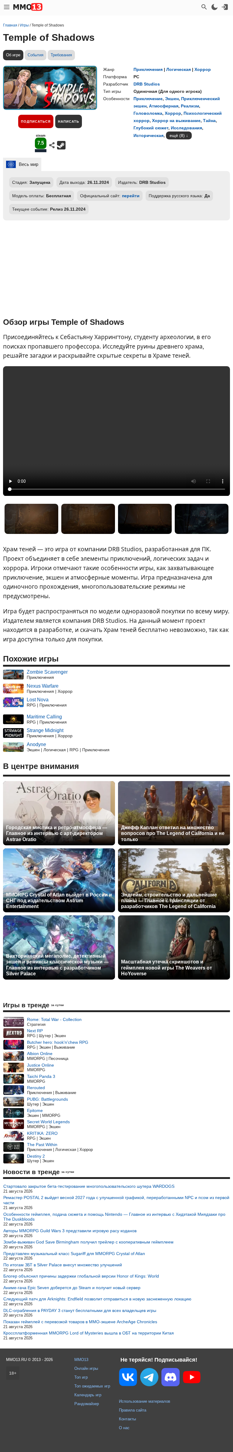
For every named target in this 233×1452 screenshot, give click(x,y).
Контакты (127, 1419)
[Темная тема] (214, 7)
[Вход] (225, 7)
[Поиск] (204, 7)
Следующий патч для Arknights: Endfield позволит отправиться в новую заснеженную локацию (97, 1298)
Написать (68, 121)
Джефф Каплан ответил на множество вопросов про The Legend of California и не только (173, 833)
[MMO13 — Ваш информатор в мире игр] (27, 7)
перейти (131, 195)
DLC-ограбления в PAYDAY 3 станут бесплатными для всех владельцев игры (79, 1310)
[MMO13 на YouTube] (192, 1378)
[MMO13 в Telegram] (149, 1378)
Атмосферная (163, 105)
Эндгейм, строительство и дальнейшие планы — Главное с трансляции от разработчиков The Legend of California (169, 900)
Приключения (148, 69)
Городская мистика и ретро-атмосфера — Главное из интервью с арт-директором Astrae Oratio (56, 833)
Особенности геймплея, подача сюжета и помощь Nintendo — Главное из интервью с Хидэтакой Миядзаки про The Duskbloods (114, 1217)
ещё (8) (177, 135)
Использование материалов (144, 1401)
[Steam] (61, 145)
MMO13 (81, 1359)
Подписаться (36, 121)
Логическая (178, 69)
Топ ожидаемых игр (92, 1386)
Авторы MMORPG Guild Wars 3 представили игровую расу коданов (70, 1230)
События (35, 55)
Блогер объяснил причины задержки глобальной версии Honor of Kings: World (81, 1276)
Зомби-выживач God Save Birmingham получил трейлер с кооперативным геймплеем (88, 1242)
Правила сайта (132, 1410)
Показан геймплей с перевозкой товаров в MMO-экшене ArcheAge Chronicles (80, 1321)
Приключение (148, 98)
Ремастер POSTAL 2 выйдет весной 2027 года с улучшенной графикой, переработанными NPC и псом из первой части (116, 1200)
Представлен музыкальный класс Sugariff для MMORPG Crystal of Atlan (74, 1253)
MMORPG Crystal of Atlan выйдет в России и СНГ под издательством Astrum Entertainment (59, 900)
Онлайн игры (86, 1368)
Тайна (209, 120)
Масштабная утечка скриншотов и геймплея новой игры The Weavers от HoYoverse (166, 967)
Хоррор (202, 69)
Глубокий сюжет (150, 127)
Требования (61, 55)
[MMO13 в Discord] (170, 1378)
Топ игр (81, 1377)
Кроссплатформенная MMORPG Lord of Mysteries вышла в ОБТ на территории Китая (88, 1333)
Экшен (172, 98)
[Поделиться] (52, 145)
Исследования (186, 127)
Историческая (148, 135)
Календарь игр (87, 1395)
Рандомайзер (86, 1403)
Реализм (190, 105)
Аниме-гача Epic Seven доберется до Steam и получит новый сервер (71, 1287)
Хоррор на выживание (176, 120)
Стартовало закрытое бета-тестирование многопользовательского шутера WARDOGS (88, 1186)
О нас (124, 1428)
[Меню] (6, 7)
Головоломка (147, 113)
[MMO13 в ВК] (128, 1378)
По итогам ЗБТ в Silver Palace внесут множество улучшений (62, 1264)
